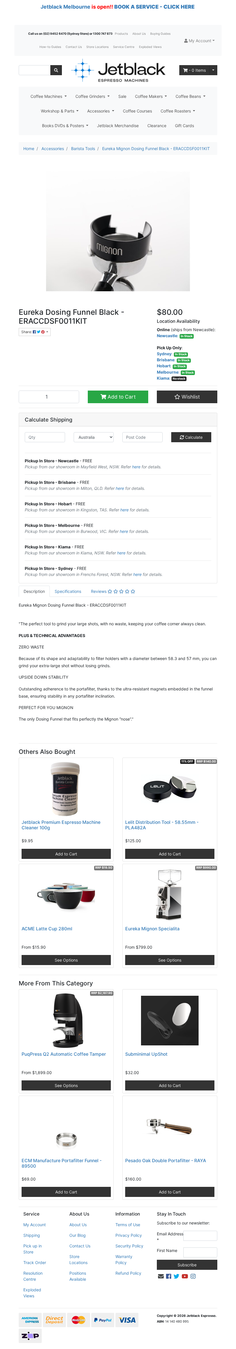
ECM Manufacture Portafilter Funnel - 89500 (62, 1163)
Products (121, 34)
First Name (167, 1250)
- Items (197, 70)
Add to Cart (121, 397)
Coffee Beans (189, 96)
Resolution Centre (33, 1276)
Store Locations (97, 47)
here (136, 466)
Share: (27, 332)
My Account (34, 1224)
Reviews (99, 591)
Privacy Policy (128, 1235)
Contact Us (74, 47)
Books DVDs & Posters (63, 125)
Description (34, 591)
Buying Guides (160, 34)
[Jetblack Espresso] (118, 70)
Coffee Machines (47, 96)
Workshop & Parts (58, 110)
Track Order (34, 1262)
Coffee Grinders (90, 96)
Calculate (193, 437)
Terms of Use (127, 1224)
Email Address (170, 1236)
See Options (66, 960)
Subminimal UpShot (146, 1054)
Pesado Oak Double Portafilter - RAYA (165, 1160)
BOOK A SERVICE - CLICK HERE (154, 7)
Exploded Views (150, 47)
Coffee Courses (137, 110)
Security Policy (129, 1245)
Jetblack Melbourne (65, 7)
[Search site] (56, 70)
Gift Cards (184, 125)
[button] (199, 40)
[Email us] (161, 1276)
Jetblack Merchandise (118, 125)
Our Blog (77, 1235)
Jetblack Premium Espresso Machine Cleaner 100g (61, 825)
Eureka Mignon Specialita (152, 928)
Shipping (31, 1235)
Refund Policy (128, 1273)
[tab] (34, 591)
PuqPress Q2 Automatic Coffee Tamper (64, 1054)
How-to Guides (50, 47)
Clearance (156, 125)
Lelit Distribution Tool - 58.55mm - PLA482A (162, 825)
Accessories (99, 110)
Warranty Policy (123, 1259)
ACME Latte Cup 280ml (47, 928)
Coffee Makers (149, 96)
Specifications (68, 591)
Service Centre (123, 47)
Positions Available (77, 1276)
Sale (122, 96)
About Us (139, 34)
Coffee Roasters (176, 110)
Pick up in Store (32, 1248)
